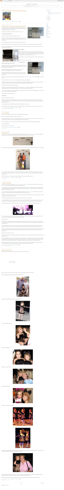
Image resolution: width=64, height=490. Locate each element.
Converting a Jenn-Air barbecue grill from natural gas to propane (13, 26)
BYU (47, 24)
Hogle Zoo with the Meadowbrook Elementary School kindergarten (14, 10)
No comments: (16, 21)
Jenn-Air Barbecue (10, 108)
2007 (48, 17)
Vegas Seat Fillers (24, 184)
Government (48, 31)
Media (47, 35)
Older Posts (42, 483)
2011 (48, 10)
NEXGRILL (24, 42)
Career (47, 25)
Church (47, 26)
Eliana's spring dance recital (7, 250)
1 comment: (16, 127)
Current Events (48, 27)
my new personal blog (28, 6)
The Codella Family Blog (11, 125)
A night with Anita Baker (6, 183)
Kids (47, 34)
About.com (11, 79)
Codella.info (21, 31)
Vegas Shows (9, 245)
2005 (48, 19)
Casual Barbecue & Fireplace (29, 76)
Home (21, 483)
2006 (48, 18)
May (49, 11)
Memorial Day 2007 (5, 132)
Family (5, 108)
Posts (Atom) (7, 485)
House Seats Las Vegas (17, 184)
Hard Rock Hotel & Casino (29, 191)
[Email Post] (20, 21)
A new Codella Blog (5, 113)
